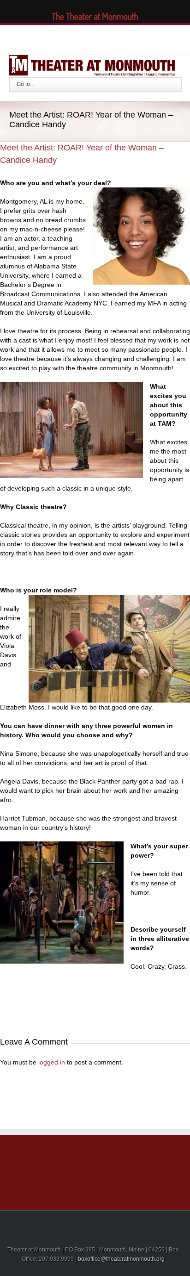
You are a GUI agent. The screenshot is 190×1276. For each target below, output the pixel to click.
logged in (51, 1062)
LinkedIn (89, 38)
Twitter (72, 38)
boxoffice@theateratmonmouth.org (121, 1259)
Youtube (108, 40)
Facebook (56, 39)
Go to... (25, 84)
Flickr (130, 39)
